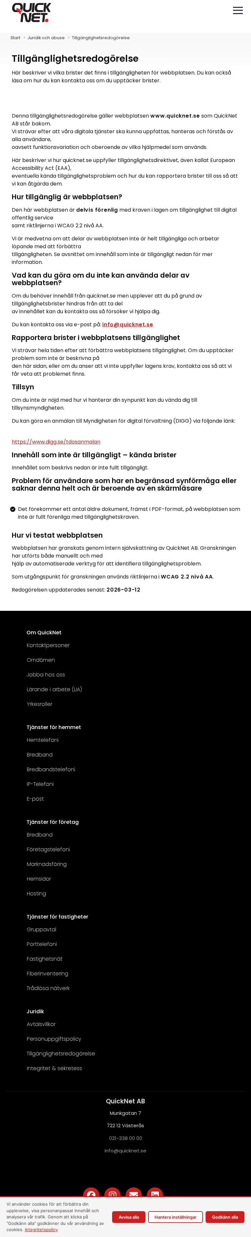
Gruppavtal (41, 929)
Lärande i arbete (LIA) (54, 689)
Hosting (36, 893)
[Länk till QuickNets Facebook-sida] (91, 1195)
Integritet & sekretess (54, 1068)
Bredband (40, 754)
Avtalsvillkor (41, 1024)
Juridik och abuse (46, 38)
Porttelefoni (42, 944)
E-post (35, 799)
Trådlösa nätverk (48, 988)
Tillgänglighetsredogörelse (61, 1053)
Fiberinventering (47, 973)
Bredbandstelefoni (51, 769)
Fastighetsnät (44, 959)
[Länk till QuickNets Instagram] (112, 1195)
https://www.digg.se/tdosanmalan (56, 442)
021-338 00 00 (125, 1138)
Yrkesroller (39, 704)
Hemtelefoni (43, 740)
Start (15, 38)
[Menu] (238, 10)
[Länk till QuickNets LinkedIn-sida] (155, 1195)
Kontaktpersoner (48, 645)
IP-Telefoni (40, 784)
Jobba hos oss (46, 674)
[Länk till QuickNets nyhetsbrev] (134, 1195)
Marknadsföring (47, 864)
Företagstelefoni (48, 849)
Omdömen (41, 660)
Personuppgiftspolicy (54, 1039)
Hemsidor (39, 879)
